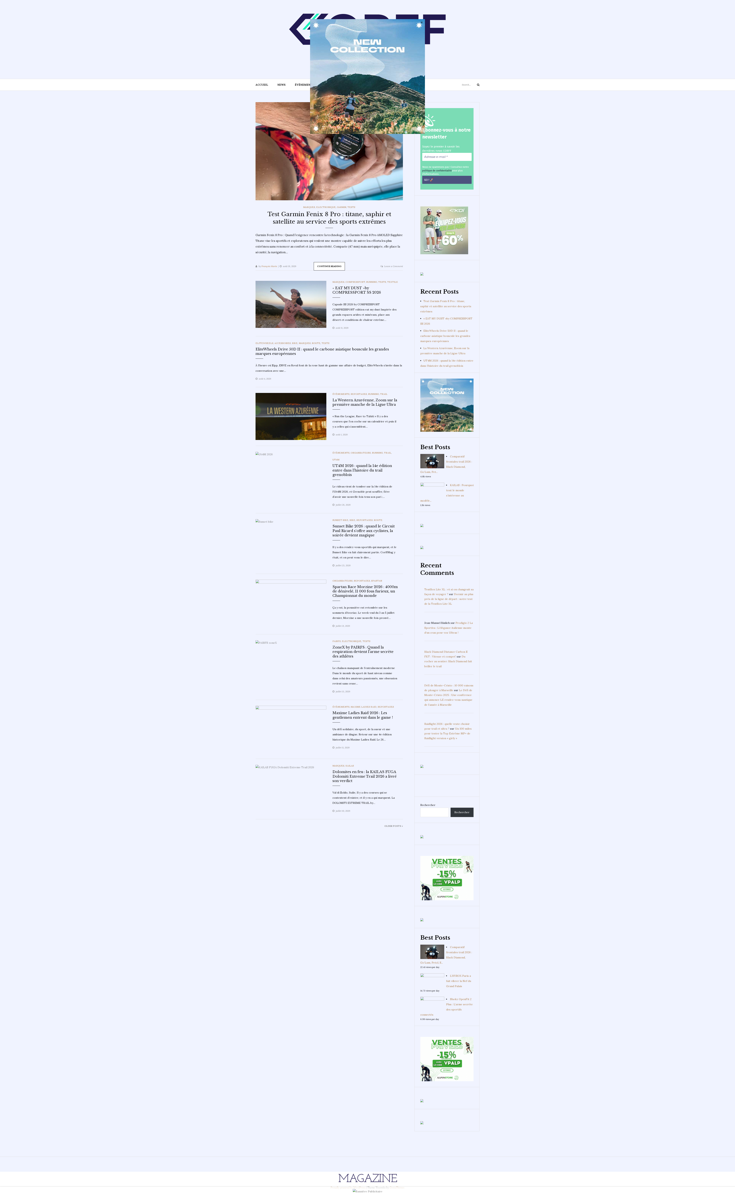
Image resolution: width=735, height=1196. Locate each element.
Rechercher (427, 805)
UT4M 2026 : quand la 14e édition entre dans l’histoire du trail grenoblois (362, 470)
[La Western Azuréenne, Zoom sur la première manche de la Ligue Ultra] (291, 416)
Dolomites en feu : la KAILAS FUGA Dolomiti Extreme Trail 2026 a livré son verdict (364, 776)
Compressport (355, 281)
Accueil (262, 84)
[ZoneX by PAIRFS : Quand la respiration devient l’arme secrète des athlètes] (266, 642)
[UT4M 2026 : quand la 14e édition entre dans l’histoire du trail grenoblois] (264, 454)
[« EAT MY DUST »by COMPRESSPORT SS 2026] (291, 304)
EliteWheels (264, 343)
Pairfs (336, 641)
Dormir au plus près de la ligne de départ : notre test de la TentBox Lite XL (448, 598)
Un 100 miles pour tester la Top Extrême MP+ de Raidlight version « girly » (448, 733)
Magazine (367, 1179)
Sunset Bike (340, 520)
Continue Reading (329, 266)
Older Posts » (393, 825)
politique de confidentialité (437, 170)
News (281, 84)
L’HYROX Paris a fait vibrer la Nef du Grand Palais (458, 981)
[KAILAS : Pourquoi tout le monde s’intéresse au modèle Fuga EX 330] (432, 490)
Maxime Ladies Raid (363, 706)
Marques (309, 207)
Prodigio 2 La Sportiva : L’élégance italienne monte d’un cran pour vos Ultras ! (448, 627)
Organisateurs (361, 452)
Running (371, 281)
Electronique (326, 207)
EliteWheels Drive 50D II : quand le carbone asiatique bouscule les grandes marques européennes (445, 336)
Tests (351, 207)
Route (316, 343)
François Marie (269, 266)
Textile (392, 281)
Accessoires (282, 343)
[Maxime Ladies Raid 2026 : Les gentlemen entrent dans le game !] (291, 729)
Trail (383, 394)
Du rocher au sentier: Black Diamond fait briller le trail (448, 661)
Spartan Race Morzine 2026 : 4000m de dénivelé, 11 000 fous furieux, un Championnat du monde (365, 591)
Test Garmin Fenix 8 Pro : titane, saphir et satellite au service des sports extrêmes (445, 306)
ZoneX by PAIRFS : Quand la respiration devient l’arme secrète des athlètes (363, 651)
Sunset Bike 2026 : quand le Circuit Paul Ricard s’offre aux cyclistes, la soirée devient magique (363, 530)
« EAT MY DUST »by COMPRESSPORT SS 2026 (356, 290)
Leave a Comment (393, 266)
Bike (295, 343)
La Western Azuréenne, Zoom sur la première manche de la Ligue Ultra (364, 402)
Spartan (376, 580)
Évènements (304, 84)
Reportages (359, 394)
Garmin (341, 207)
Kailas (349, 765)
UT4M (335, 459)
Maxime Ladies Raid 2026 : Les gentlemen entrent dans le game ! (362, 715)
